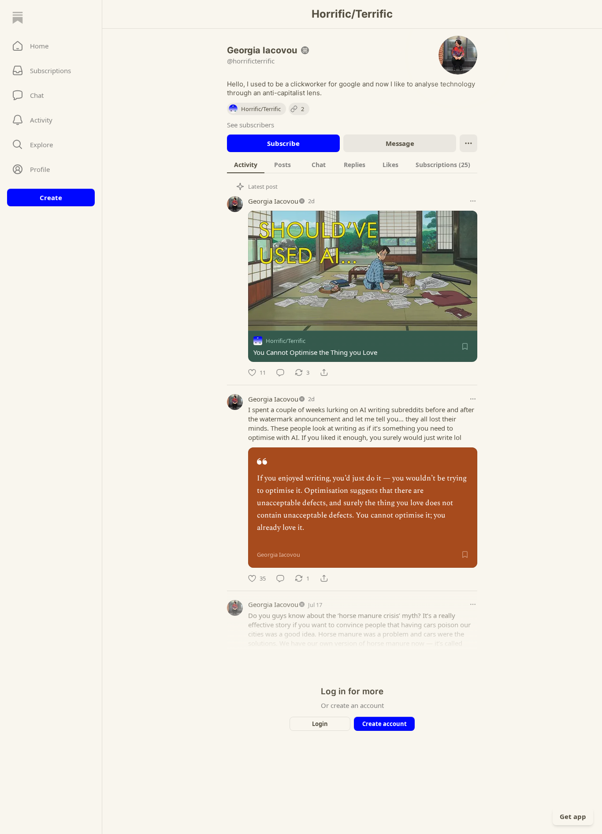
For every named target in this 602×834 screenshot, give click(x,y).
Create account (384, 724)
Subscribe (283, 143)
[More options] (473, 201)
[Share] (323, 372)
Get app (573, 816)
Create (51, 197)
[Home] (17, 17)
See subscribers (250, 124)
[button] (51, 45)
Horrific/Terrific (285, 341)
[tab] (245, 164)
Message (400, 143)
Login (320, 724)
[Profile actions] (468, 143)
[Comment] (280, 372)
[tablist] (352, 164)
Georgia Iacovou (273, 201)
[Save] (465, 346)
